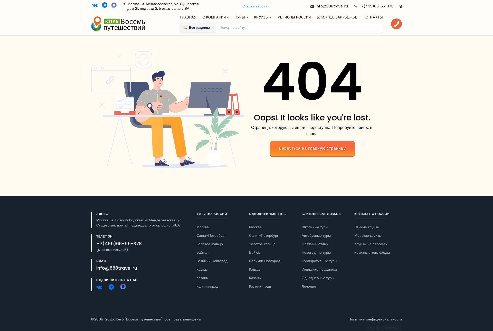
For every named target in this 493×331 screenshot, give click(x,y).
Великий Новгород (211, 260)
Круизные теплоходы (372, 252)
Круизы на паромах (370, 244)
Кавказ (201, 269)
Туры (240, 17)
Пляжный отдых (315, 244)
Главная (188, 17)
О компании (215, 17)
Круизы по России (372, 214)
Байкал (202, 252)
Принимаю (47, 320)
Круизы (262, 17)
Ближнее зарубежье (337, 17)
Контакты (373, 17)
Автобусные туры (316, 235)
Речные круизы (367, 227)
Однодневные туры (268, 214)
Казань (202, 277)
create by (383, 327)
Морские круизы (368, 235)
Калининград (207, 286)
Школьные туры (315, 227)
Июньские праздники (319, 269)
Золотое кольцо (209, 244)
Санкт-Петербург (211, 235)
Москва (202, 227)
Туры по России (211, 214)
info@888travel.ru (332, 6)
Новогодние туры (316, 252)
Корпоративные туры (319, 260)
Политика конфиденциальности (375, 319)
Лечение (309, 286)
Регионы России (294, 17)
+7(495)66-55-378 (376, 6)
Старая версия (255, 6)
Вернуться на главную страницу (312, 148)
